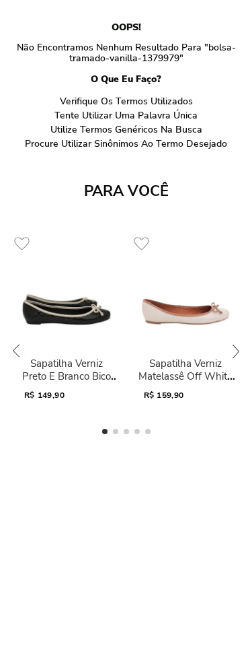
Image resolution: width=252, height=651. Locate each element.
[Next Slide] (235, 351)
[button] (105, 431)
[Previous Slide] (16, 351)
